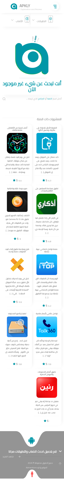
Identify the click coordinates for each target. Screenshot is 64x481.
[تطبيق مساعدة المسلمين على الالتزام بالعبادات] (47, 215)
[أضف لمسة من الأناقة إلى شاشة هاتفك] (17, 154)
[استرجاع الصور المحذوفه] (17, 339)
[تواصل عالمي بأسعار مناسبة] (47, 339)
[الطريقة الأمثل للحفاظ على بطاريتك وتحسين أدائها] (47, 154)
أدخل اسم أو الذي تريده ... (44, 98)
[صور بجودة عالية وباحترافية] (17, 214)
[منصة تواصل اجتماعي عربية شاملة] (47, 278)
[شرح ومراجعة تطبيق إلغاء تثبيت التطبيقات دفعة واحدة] (17, 276)
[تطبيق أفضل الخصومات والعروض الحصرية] (47, 396)
